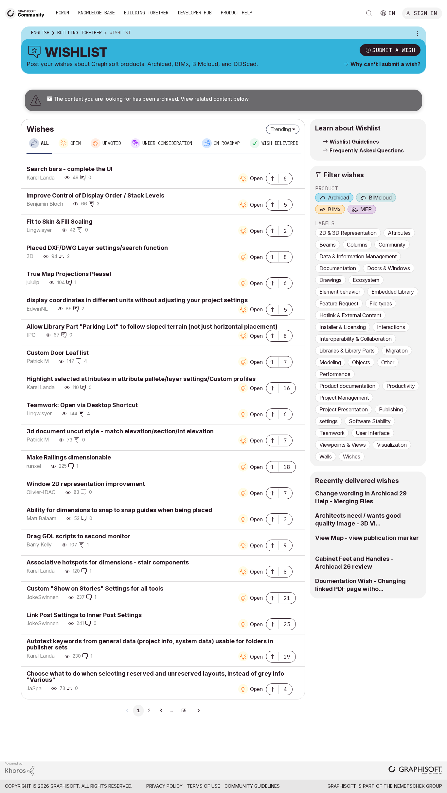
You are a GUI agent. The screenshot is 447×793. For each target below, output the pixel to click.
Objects (361, 362)
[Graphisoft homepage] (415, 771)
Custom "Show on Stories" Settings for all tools (95, 588)
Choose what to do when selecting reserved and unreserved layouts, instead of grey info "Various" (155, 676)
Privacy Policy (164, 786)
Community (392, 244)
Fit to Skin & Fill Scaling (60, 221)
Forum (62, 13)
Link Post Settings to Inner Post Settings (84, 615)
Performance (334, 374)
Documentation (337, 268)
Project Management (344, 397)
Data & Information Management (358, 256)
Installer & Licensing (342, 327)
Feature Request (338, 303)
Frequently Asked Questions (367, 150)
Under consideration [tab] (167, 143)
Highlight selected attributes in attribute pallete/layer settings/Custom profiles (141, 378)
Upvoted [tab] (111, 143)
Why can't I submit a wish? (385, 64)
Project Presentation (343, 409)
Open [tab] (75, 143)
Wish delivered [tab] (279, 143)
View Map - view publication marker (367, 537)
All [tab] (45, 143)
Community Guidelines (252, 786)
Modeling (330, 362)
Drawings (330, 280)
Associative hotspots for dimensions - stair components (108, 562)
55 (183, 711)
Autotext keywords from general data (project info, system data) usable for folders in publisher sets (150, 644)
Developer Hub (195, 13)
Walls (325, 456)
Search (369, 13)
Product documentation (347, 386)
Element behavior (339, 291)
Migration (397, 350)
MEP (366, 209)
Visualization (392, 444)
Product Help (236, 13)
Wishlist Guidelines (354, 141)
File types (380, 303)
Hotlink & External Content (350, 315)
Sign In (425, 12)
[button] (272, 178)
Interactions (391, 327)
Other (387, 362)
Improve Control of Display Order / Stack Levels (95, 195)
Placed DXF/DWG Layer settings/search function (97, 247)
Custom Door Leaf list (58, 352)
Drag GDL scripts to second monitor (78, 536)
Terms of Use (203, 786)
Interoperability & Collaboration (355, 339)
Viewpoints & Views (342, 444)
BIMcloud (380, 197)
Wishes (351, 456)
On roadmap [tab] (227, 143)
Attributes (399, 233)
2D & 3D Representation (348, 233)
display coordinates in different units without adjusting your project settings (137, 300)
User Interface (373, 433)
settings (328, 421)
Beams (327, 244)
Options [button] (416, 33)
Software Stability (370, 421)
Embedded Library (392, 291)
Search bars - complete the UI (70, 168)
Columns (357, 244)
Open (256, 178)
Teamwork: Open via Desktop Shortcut (82, 405)
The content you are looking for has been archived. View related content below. (151, 98)
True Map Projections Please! (69, 273)
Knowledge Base (96, 13)
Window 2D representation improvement (86, 483)
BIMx (334, 209)
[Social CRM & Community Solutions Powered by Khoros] (19, 768)
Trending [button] (280, 129)
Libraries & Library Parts (347, 350)
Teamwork (332, 433)
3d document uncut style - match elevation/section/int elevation (120, 431)
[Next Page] (198, 710)
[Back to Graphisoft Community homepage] (27, 12)
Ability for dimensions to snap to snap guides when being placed (119, 510)
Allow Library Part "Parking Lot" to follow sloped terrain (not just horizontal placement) (152, 326)
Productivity (400, 386)
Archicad (338, 197)
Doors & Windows (388, 268)
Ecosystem (366, 280)
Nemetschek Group (418, 786)
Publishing (391, 409)
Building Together (146, 13)
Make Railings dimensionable (69, 457)
